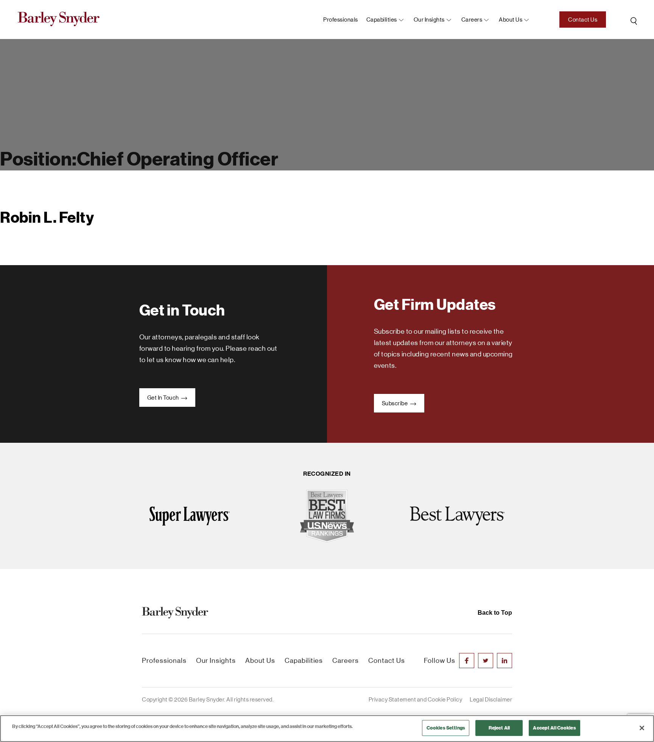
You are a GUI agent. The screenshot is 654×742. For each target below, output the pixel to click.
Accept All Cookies (554, 728)
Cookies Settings (446, 728)
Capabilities (381, 19)
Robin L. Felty (47, 218)
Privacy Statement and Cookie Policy (415, 699)
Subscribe (395, 403)
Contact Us (582, 19)
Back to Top (495, 612)
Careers (472, 19)
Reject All (499, 728)
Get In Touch (163, 397)
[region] (327, 728)
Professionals (340, 19)
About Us (260, 660)
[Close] (642, 728)
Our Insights (429, 19)
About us (510, 19)
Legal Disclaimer (491, 699)
